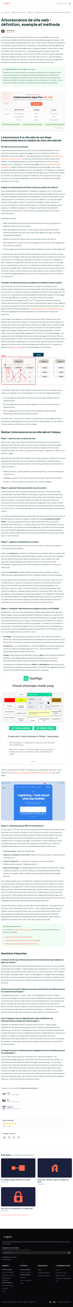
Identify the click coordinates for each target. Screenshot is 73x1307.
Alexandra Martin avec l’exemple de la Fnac (45, 309)
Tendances (30, 12)
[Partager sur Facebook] (14, 1137)
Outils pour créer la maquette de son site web (21, 944)
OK (69, 1252)
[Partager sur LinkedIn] (4, 1137)
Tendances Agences (44, 1272)
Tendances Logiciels (43, 1275)
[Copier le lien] (18, 1137)
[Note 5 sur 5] (15, 1123)
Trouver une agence (8, 1272)
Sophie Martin (10, 30)
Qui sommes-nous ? (61, 1272)
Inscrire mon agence (8, 1285)
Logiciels (6, 12)
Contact (58, 1270)
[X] (50, 1302)
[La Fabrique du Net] (6, 3)
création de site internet (22, 930)
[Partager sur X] (9, 1137)
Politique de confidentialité (63, 1278)
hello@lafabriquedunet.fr (9, 1257)
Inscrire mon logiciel (25, 1280)
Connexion (5, 1288)
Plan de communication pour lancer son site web (22, 940)
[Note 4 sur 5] (12, 1123)
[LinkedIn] (54, 1302)
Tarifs (3, 1291)
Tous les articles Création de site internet (14, 1215)
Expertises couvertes (8, 1275)
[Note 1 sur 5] (4, 1123)
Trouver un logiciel (25, 1272)
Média (39, 1270)
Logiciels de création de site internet (18, 937)
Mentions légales (60, 1275)
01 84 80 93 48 (6, 1259)
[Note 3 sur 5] (10, 1123)
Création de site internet (18, 12)
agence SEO (16, 347)
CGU (57, 1281)
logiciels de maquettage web (22, 773)
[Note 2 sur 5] (7, 1123)
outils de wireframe (44, 773)
